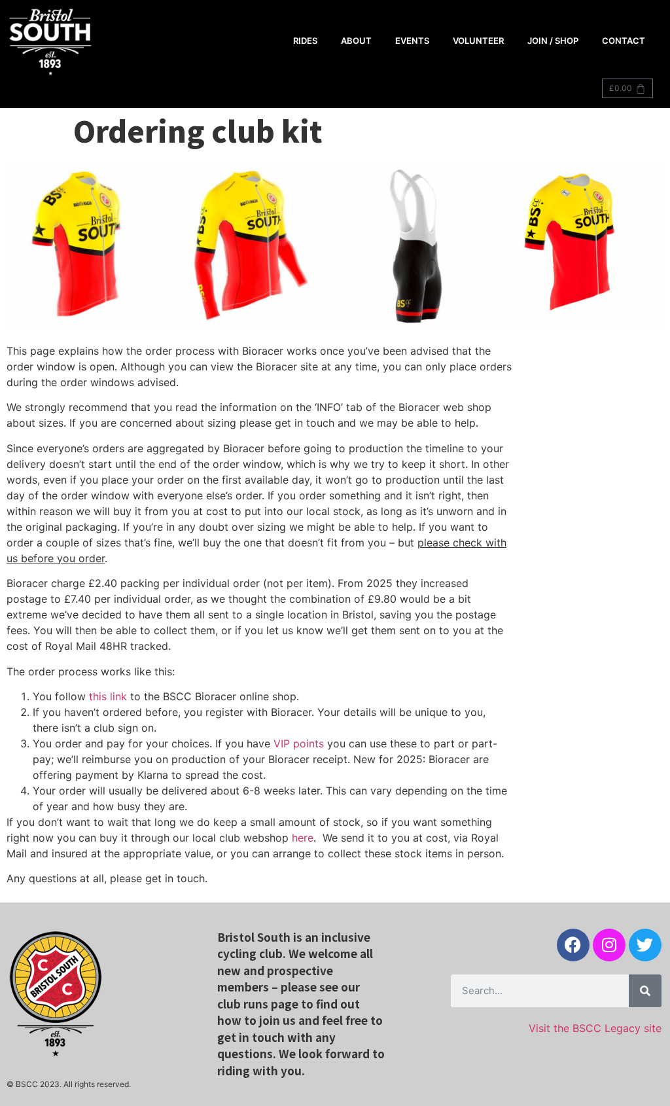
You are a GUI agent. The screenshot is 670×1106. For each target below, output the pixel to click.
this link (108, 696)
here (302, 837)
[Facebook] (573, 945)
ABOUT (356, 40)
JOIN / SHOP (552, 40)
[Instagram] (609, 945)
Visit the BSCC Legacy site (595, 1028)
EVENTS (412, 40)
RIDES (305, 40)
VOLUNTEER (478, 40)
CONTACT (623, 40)
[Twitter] (645, 945)
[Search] (645, 990)
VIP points (298, 743)
